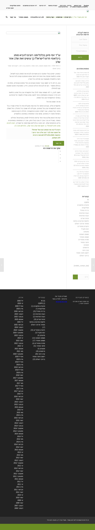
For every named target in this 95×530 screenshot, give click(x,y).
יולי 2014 (20, 436)
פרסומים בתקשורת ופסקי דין (79, 7)
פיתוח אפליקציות (15, 5)
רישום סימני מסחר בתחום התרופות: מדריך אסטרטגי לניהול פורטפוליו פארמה (82, 153)
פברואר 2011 (18, 490)
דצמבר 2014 (18, 423)
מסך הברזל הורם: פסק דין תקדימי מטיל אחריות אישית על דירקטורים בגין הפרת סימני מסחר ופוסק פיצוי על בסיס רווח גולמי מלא (81, 120)
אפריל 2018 (19, 370)
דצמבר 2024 (18, 327)
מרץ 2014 (19, 442)
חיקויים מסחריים (83, 226)
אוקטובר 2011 (18, 474)
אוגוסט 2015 (19, 407)
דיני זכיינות (42, 5)
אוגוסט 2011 (19, 479)
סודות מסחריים (83, 240)
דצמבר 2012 (18, 460)
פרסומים (28, 66)
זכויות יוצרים (85, 218)
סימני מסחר (34, 66)
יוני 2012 (20, 466)
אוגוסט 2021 (19, 349)
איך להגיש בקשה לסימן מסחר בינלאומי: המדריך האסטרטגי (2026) (81, 132)
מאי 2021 (20, 351)
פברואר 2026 (18, 311)
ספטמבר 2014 (18, 431)
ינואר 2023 (19, 341)
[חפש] (7, 17)
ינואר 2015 (19, 420)
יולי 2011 (20, 482)
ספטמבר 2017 (18, 378)
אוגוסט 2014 (19, 434)
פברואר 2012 (18, 468)
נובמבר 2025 (18, 317)
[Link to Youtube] (7, 2)
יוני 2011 (20, 484)
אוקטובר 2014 (18, 428)
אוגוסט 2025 (19, 319)
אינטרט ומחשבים (83, 205)
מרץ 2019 (19, 365)
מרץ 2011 (19, 487)
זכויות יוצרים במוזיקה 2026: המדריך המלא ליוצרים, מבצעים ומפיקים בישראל (81, 163)
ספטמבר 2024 (18, 333)
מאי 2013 (20, 455)
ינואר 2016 (19, 399)
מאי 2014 (20, 439)
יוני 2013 (20, 452)
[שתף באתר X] (58, 154)
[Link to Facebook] (14, 2)
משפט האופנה (43, 66)
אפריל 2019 (19, 362)
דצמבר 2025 (18, 314)
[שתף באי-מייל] (58, 161)
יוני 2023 (20, 338)
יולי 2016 (20, 394)
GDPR (86, 202)
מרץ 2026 (19, 309)
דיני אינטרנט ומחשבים (30, 5)
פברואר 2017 (18, 391)
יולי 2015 (20, 410)
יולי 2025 (20, 322)
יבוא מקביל (85, 229)
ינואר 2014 (19, 447)
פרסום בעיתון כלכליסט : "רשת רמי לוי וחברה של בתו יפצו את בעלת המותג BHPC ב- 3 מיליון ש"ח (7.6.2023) (81, 94)
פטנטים (86, 245)
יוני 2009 (20, 500)
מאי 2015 (20, 412)
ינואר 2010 (19, 498)
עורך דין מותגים (39, 146)
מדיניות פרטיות (63, 7)
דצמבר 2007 (18, 506)
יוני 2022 (20, 346)
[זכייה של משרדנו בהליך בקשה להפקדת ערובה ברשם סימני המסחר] (93, 265)
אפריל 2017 (19, 386)
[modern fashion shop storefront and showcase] (33, 42)
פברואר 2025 (18, 325)
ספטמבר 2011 (18, 476)
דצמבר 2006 (18, 508)
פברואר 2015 (18, 418)
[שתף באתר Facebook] (58, 151)
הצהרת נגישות (52, 5)
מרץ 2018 (19, 373)
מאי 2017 (20, 383)
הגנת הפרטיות (84, 213)
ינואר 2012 (19, 471)
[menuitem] (52, 5)
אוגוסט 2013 (19, 450)
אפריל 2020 (19, 357)
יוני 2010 (20, 495)
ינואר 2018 (19, 375)
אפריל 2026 (19, 306)
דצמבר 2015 (18, 402)
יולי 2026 (20, 301)
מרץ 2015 (19, 415)
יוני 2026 (20, 303)
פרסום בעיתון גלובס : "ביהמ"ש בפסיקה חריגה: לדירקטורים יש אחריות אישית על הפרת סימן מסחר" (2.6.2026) (81, 108)
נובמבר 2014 (18, 426)
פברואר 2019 (18, 367)
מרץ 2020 (19, 359)
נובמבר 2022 (18, 343)
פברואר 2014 (18, 444)
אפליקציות (85, 208)
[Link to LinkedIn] (10, 2)
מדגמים (86, 232)
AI (88, 200)
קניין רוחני (22, 66)
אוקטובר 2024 (18, 330)
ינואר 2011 (19, 492)
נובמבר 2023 (18, 335)
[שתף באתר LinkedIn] (58, 158)
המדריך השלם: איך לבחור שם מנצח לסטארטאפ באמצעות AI (81, 184)
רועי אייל (49, 520)
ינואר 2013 (19, 458)
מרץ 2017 (19, 389)
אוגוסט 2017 (19, 380)
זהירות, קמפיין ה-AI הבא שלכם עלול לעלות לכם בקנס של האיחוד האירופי (81, 83)
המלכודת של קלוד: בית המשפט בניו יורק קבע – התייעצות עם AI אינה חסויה (81, 174)
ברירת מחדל (84, 210)
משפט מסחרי (84, 237)
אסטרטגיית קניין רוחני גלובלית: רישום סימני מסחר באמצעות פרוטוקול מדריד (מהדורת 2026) (81, 142)
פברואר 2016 (18, 396)
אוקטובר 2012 (18, 463)
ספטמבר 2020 (18, 354)
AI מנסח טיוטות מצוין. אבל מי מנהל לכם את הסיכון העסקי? (81, 75)
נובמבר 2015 (18, 404)
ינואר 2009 (19, 503)
